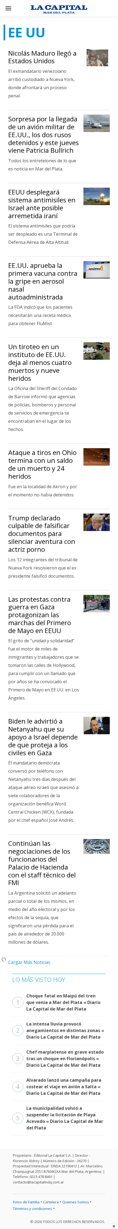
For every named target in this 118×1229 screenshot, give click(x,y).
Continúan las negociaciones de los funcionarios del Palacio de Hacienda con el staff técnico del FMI (42, 863)
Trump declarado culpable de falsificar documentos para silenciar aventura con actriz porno (41, 533)
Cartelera (51, 1202)
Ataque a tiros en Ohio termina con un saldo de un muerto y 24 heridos (42, 464)
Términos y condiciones (32, 1208)
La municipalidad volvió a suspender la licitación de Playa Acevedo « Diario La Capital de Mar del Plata (59, 1118)
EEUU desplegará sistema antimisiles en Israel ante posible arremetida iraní (41, 203)
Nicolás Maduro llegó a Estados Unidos (42, 57)
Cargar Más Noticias (29, 962)
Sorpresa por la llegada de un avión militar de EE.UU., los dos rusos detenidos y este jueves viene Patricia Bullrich (43, 134)
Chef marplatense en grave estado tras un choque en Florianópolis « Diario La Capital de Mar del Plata (60, 1058)
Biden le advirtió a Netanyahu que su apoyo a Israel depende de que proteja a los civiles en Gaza (43, 737)
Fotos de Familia (26, 1202)
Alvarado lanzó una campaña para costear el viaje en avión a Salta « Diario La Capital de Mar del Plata (58, 1086)
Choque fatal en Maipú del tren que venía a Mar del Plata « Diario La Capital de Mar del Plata (58, 1002)
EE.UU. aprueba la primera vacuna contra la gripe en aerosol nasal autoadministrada (42, 281)
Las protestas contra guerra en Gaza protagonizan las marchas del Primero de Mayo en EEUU (39, 615)
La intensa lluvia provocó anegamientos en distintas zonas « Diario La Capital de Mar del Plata (60, 1030)
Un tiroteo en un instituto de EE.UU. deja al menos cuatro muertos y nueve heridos (40, 362)
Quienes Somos (75, 1202)
